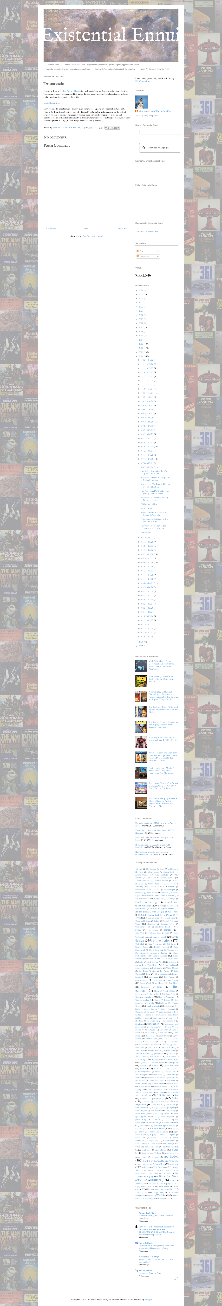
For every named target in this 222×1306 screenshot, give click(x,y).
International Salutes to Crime (150, 1273)
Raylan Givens (153, 1122)
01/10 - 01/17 (147, 632)
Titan (172, 1180)
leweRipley (143, 1066)
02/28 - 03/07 (147, 603)
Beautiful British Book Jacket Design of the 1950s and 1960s (68, 69)
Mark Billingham (142, 1074)
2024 (141, 298)
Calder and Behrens (143, 921)
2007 (141, 646)
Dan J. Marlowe (155, 944)
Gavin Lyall (155, 993)
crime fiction (161, 940)
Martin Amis (157, 1074)
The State (166, 1173)
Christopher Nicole (142, 927)
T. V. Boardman (160, 1167)
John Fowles (152, 1047)
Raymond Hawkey (170, 1122)
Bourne (161, 906)
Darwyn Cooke (141, 947)
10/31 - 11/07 (147, 392)
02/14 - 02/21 (147, 611)
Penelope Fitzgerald (158, 1108)
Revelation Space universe (164, 1125)
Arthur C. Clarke (159, 887)
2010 (141, 356)
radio (168, 1120)
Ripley (141, 1131)
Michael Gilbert (144, 1086)
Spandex (155, 1157)
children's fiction (168, 924)
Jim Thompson (167, 1039)
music (165, 1089)
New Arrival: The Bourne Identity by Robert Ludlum (155, 485)
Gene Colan (170, 994)
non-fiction (146, 1095)
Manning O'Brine (144, 1071)
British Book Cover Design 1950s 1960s (156, 911)
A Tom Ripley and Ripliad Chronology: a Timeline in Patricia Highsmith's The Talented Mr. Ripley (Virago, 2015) (163, 695)
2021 (141, 310)
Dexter (140, 962)
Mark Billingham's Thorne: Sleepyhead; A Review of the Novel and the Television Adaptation (161, 665)
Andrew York (153, 884)
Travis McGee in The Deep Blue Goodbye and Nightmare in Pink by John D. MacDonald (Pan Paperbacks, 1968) (163, 756)
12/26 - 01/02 (147, 359)
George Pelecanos (166, 996)
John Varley (140, 1050)
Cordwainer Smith (154, 933)
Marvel (138, 1077)
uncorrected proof (156, 1189)
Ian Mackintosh (169, 1021)
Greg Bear (168, 1006)
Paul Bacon (170, 1104)
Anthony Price (141, 886)
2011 (141, 352)
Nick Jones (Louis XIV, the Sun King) (155, 111)
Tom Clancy (140, 1183)
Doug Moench (172, 968)
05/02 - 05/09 (147, 566)
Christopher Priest (162, 927)
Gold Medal (149, 1002)
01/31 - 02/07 (147, 620)
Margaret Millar (170, 1072)
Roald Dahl (140, 1137)
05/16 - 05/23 (147, 558)
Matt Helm (171, 1080)
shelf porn (146, 1150)
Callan (156, 921)
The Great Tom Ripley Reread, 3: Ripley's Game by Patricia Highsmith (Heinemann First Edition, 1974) (163, 802)
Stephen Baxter (143, 1164)
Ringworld (174, 1129)
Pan (176, 1095)
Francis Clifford (169, 991)
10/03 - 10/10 (147, 409)
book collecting (146, 902)
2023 (141, 302)
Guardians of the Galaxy (145, 1012)
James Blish (149, 1032)
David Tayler (154, 950)
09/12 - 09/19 (147, 421)
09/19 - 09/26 (147, 417)
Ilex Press (139, 1023)
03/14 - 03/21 (147, 595)
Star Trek (146, 1161)
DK (147, 962)
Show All (176, 1278)
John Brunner (154, 1044)
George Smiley (142, 999)
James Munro (150, 1036)
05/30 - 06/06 (147, 549)
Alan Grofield (161, 874)
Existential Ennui (52, 65)
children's (151, 924)
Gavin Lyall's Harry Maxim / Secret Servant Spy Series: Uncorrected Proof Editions (161, 770)
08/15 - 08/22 (147, 438)
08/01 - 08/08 (147, 446)
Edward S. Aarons (162, 974)
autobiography (169, 889)
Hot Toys (139, 1021)
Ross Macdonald (169, 1140)
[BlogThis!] (109, 128)
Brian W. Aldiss (156, 908)
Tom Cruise (152, 1183)
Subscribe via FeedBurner (146, 231)
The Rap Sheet (145, 1270)
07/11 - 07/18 (147, 458)
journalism (158, 1053)
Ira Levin (168, 1027)
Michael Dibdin (158, 1083)
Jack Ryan (164, 1030)
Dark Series (171, 944)
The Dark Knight (163, 1170)
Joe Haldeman (173, 1041)
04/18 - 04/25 (147, 574)
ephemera (153, 976)
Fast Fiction (173, 983)
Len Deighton (172, 1062)
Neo (168, 1092)
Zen (168, 1198)
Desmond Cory (153, 958)
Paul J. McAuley (141, 1107)
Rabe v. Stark (146, 508)
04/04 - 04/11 (147, 583)
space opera (140, 1156)
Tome (152, 1186)
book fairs (173, 902)
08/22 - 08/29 (147, 434)
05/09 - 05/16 (147, 562)
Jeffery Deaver (164, 1036)
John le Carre (167, 1047)
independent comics (171, 1024)
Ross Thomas (141, 1143)
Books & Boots (145, 1242)
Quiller (157, 1119)
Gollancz (163, 1002)
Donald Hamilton (169, 965)
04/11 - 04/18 (147, 578)
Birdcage (171, 898)
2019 (141, 319)
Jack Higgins (150, 1030)
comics (167, 929)
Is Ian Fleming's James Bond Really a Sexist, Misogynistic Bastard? (162, 679)
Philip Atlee (154, 1114)
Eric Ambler (169, 977)
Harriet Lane (159, 1015)
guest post (163, 1012)
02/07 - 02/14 (147, 616)
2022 (141, 306)
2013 (141, 343)
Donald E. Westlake (145, 964)
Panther (143, 1098)
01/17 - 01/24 (147, 628)
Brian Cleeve (171, 906)
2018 (141, 323)
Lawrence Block (157, 1062)
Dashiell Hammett (161, 947)
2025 (141, 294)
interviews (155, 1026)
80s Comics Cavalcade (155, 869)
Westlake (161, 1195)
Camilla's (165, 921)
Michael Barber (141, 1083)
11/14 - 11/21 (147, 384)
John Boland (142, 1044)
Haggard (148, 1015)
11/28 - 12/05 (147, 376)
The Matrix (153, 1173)
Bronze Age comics (153, 918)
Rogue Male (153, 1140)
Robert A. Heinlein (159, 1138)
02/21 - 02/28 (147, 607)
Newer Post (51, 228)
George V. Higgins (162, 1000)
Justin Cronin (140, 1056)
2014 (141, 339)
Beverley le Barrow (165, 895)
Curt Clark (139, 944)
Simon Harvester (147, 1153)
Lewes (153, 1065)
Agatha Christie (141, 875)
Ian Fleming (152, 1020)
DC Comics (168, 949)
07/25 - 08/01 (147, 450)
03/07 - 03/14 (147, 599)
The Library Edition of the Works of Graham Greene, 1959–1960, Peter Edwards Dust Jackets (163, 786)
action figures (153, 872)
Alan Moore (151, 877)
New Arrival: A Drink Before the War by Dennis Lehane (155, 492)
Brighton (170, 908)
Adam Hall (168, 871)
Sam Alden (156, 1143)
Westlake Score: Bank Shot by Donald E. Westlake (154, 514)
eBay (154, 971)
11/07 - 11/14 (147, 388)
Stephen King (159, 1164)
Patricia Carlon (160, 1102)
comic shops (152, 930)
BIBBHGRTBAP (142, 898)
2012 (141, 347)
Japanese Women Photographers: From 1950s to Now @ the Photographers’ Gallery (157, 1246)
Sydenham (146, 1167)
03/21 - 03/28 (147, 591)
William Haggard (149, 1198)
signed (175, 1149)
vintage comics (158, 1192)
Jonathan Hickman (142, 1053)
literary (143, 1068)
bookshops (145, 905)
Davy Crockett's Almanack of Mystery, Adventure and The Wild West (156, 1228)
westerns (149, 1195)
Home (87, 228)
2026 (141, 290)
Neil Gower (159, 1092)
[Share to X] (112, 128)
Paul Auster (157, 1104)
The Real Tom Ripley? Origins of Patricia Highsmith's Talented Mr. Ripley (163, 709)
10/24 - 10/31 (147, 396)
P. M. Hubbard (163, 1095)
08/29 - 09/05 (147, 430)
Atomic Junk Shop (147, 1212)
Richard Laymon (141, 1129)
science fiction (170, 1146)
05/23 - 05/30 (147, 554)
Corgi (167, 933)
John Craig (165, 1044)
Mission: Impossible (153, 1089)
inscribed (142, 1026)
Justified (172, 1053)
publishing (140, 1119)
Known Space (173, 1059)
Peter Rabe (140, 1113)
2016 (141, 331)
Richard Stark (157, 1128)
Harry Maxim (143, 1018)
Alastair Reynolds (167, 877)
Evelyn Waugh (145, 983)
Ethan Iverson (172, 979)
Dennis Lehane (160, 955)
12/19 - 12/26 (147, 364)
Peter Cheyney (141, 1110)
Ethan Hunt (158, 980)
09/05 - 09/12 (147, 425)
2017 (141, 327)
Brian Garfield (140, 908)
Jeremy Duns (151, 1038)
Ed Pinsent (164, 971)
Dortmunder (157, 967)
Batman (164, 892)
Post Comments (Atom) (93, 236)
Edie (148, 973)
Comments (144, 256)
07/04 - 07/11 (147, 463)
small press (169, 1152)
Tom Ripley (165, 1183)
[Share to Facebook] (115, 128)
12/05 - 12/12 (147, 372)
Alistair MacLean (142, 880)
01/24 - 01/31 (147, 624)
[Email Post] (100, 127)
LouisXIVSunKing (52, 102)
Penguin (171, 1107)
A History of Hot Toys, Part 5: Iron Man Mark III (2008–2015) (162, 738)
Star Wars (175, 1161)
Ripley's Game (156, 1134)
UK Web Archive (142, 81)
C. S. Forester (170, 918)
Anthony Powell (169, 884)
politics (165, 1113)
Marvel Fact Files (156, 1080)
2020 (141, 315)
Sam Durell (167, 1143)
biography (158, 898)
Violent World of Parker (70, 90)
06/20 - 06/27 (147, 537)
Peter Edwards (156, 1110)
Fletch (156, 991)
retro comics (145, 1125)
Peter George (170, 1110)
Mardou (158, 1071)
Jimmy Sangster (150, 1042)
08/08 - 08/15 (147, 442)
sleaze (159, 1153)
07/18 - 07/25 (147, 454)
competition (139, 933)
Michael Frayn (172, 1083)
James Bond (163, 1032)
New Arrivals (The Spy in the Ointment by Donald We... (153, 527)
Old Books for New (149, 504)
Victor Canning (141, 1192)
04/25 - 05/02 (147, 570)
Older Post (122, 228)
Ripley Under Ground (158, 1131)
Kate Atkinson (155, 1056)
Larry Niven (142, 1062)
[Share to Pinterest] (118, 128)
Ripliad (172, 1134)
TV (143, 1189)
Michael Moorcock (162, 1086)
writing (161, 1198)
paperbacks (158, 1098)
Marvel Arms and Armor (155, 1077)
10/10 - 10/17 (147, 405)
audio (158, 890)
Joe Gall (162, 1042)
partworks (146, 1102)
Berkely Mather (148, 895)
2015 (141, 335)
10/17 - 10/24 (147, 401)
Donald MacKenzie (142, 968)
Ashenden (172, 886)
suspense (173, 1164)
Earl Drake (143, 971)
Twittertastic (146, 532)
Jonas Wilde (171, 1050)
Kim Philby (140, 1059)
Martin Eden (170, 1074)
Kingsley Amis (156, 1059)
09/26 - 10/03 (147, 413)
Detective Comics (171, 958)
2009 (141, 641)
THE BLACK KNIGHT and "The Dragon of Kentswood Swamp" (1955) (156, 1233)
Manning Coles (173, 1069)
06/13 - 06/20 (147, 541)
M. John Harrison (159, 1069)
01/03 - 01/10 (147, 636)
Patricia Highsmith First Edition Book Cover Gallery (115, 69)
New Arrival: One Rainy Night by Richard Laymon (155, 479)
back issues (139, 892)
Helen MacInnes (159, 1018)
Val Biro (170, 1189)
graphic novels (153, 1005)
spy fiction (171, 1156)
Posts (141, 251)
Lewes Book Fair (171, 1065)
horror (171, 1017)
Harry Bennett (173, 1015)
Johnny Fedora (154, 1050)
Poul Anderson (167, 1116)
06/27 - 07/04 (147, 467)
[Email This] (106, 128)
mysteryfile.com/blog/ (149, 1256)
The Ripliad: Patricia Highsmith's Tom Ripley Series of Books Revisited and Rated (163, 725)
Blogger (148, 1299)
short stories (160, 1149)
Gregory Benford (150, 1009)
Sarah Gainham (151, 1146)
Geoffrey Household (144, 996)
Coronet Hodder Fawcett (155, 936)
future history (140, 994)
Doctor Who (157, 961)
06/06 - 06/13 (147, 545)
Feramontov (145, 987)
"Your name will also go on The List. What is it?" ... (154, 520)
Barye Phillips (152, 892)
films (159, 986)
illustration (153, 1023)
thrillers (155, 1179)
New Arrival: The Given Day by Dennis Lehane (154, 499)
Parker (175, 1098)
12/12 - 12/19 (147, 368)
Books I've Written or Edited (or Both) (154, 69)
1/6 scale (138, 869)
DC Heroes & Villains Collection (151, 952)
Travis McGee (163, 1186)
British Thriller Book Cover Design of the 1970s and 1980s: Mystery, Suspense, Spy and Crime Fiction (102, 65)
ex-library (159, 982)
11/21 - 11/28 (147, 380)
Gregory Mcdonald (168, 1009)
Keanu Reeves (171, 1056)
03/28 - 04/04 (147, 587)
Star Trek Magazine (161, 1161)
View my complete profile (146, 115)
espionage (140, 979)
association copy (143, 889)
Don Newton (171, 962)
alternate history (161, 880)
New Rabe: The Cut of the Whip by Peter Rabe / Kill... (155, 472)
